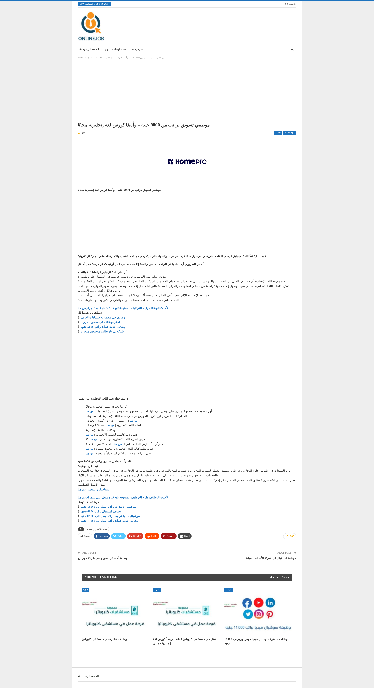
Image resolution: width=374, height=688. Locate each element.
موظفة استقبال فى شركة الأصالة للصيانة (271, 558)
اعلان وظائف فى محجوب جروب (100, 322)
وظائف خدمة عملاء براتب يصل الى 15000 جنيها (109, 520)
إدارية (85, 589)
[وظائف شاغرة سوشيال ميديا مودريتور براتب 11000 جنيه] (258, 611)
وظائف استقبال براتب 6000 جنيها (101, 511)
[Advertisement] (187, 91)
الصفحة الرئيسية (91, 49)
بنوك (105, 49)
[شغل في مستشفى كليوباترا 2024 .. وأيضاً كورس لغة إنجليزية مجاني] (187, 611)
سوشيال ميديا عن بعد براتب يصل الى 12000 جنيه (111, 516)
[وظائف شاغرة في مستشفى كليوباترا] (116, 611)
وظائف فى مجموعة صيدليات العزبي (103, 317)
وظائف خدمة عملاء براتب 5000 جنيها (103, 326)
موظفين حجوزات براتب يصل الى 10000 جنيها (108, 506)
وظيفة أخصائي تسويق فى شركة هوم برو (102, 558)
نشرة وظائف (137, 49)
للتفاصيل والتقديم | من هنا (94, 489)
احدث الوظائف (119, 49)
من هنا (90, 411)
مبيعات (278, 133)
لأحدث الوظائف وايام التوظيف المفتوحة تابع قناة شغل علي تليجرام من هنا (123, 308)
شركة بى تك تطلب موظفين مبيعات (102, 331)
